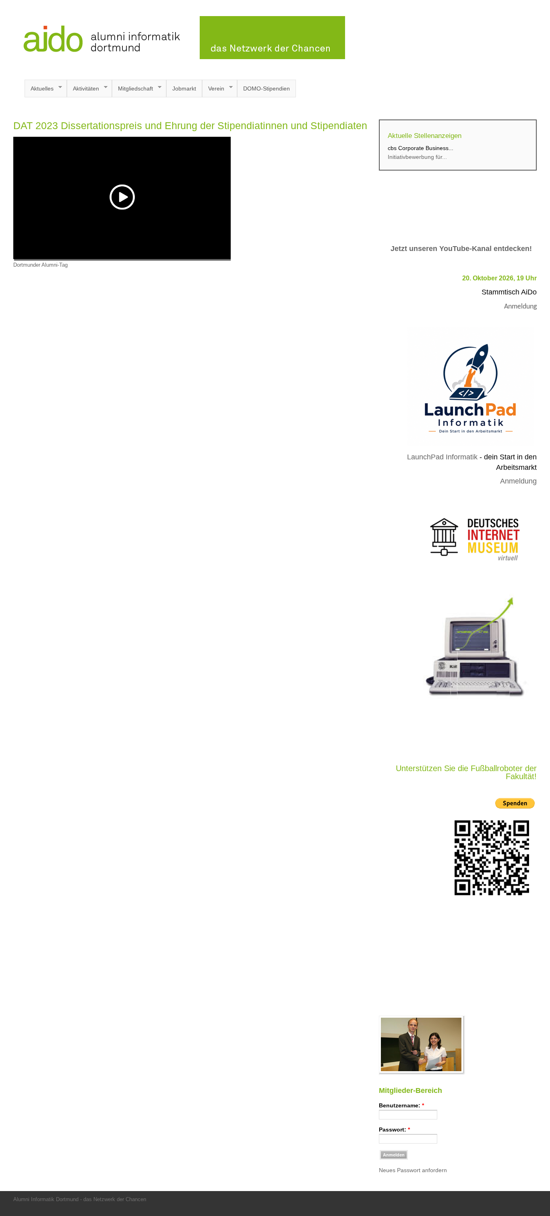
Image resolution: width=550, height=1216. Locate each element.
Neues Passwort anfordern (413, 1170)
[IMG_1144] (422, 1073)
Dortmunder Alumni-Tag (40, 265)
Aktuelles (39, 88)
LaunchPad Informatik (442, 457)
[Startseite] (179, 57)
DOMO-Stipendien (266, 88)
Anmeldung (520, 307)
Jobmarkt (184, 88)
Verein (213, 88)
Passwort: (394, 1129)
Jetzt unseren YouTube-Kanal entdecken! (461, 249)
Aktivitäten (83, 88)
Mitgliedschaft (132, 88)
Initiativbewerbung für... (417, 157)
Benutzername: (401, 1105)
